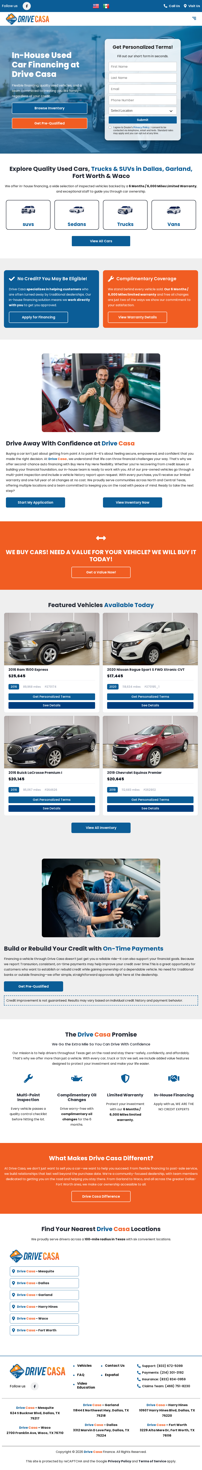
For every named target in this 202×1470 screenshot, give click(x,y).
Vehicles (84, 1366)
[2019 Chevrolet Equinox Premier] (150, 766)
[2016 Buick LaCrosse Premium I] (51, 766)
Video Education (86, 1386)
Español (112, 1375)
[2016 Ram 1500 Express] (51, 662)
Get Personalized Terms (52, 696)
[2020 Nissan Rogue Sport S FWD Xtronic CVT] (150, 662)
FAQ (80, 1375)
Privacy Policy (141, 127)
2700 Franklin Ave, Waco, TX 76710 (35, 1433)
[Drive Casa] (27, 19)
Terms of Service (152, 1461)
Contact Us (115, 1366)
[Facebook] (27, 6)
